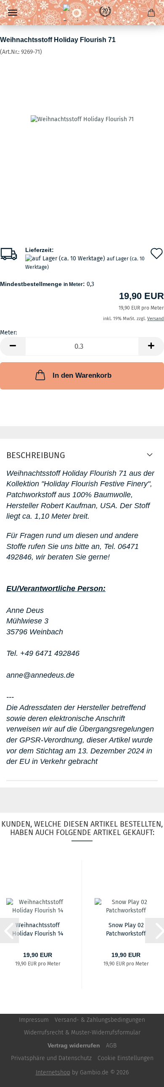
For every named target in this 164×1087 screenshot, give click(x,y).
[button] (12, 346)
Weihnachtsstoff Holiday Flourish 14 (37, 929)
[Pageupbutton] (140, 1074)
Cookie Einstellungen (125, 1058)
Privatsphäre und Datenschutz (51, 1058)
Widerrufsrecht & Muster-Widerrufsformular (82, 1032)
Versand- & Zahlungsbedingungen (100, 1019)
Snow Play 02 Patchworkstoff (126, 929)
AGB (111, 1045)
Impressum (34, 1019)
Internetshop (53, 1072)
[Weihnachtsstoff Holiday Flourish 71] (82, 119)
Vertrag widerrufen (74, 1045)
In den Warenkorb (82, 375)
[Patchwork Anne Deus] (82, 12)
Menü (12, 12)
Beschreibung (35, 455)
